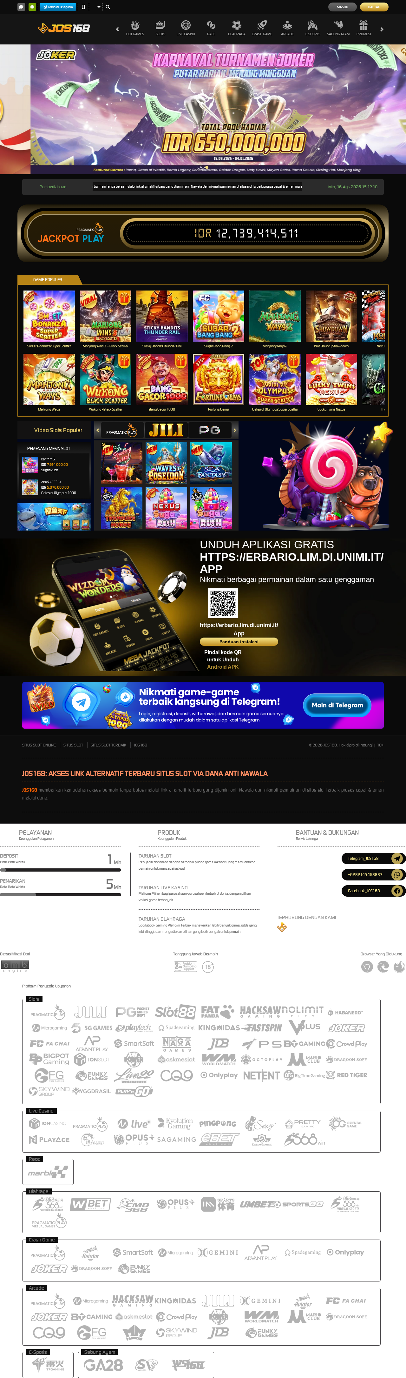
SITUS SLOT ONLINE (39, 745)
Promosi (364, 34)
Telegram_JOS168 (363, 858)
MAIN (53, 316)
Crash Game (262, 34)
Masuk (342, 7)
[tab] (122, 430)
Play (93, 239)
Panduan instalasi (239, 641)
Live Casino (186, 34)
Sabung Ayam (338, 34)
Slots (160, 34)
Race (211, 34)
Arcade (287, 34)
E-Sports (312, 34)
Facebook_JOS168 (364, 890)
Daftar (374, 7)
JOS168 (140, 745)
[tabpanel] (203, 109)
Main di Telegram (60, 7)
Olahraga (237, 34)
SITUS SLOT (73, 745)
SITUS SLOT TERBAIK (108, 745)
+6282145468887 (365, 874)
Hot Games (135, 34)
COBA (125, 456)
